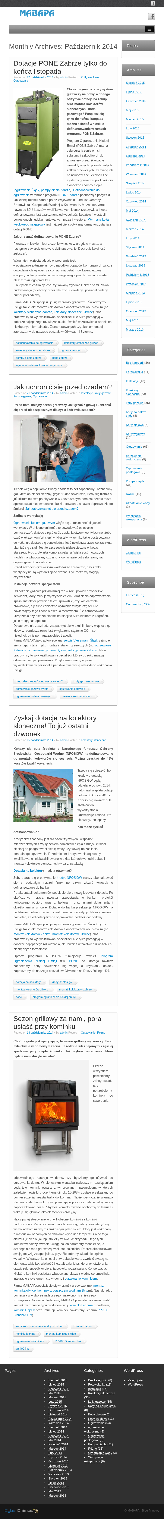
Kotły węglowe (90, 77)
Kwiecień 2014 (136, 219)
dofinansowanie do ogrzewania (34, 342)
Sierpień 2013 (135, 292)
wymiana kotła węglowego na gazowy (39, 365)
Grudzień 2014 (136, 146)
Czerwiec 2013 (136, 311)
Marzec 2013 (135, 329)
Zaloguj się (133, 552)
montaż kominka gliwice (61, 1333)
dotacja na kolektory (28, 982)
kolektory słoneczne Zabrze (32, 312)
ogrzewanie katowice (72, 688)
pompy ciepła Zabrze (55, 190)
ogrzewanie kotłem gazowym (33, 696)
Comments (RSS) (138, 604)
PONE (73, 961)
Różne (101, 1032)
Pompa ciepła (135, 481)
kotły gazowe (103, 393)
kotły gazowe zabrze (86, 681)
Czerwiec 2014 (136, 201)
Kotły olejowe (135, 424)
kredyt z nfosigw (62, 982)
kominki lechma (25, 1333)
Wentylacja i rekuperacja (134, 517)
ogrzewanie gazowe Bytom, (47, 650)
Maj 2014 (132, 210)
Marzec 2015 (135, 119)
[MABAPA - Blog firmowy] (37, 15)
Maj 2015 (132, 110)
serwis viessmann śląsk (77, 696)
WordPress (133, 561)
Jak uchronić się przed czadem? (62, 387)
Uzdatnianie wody (138, 503)
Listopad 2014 (135, 155)
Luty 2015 (132, 128)
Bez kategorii (135, 362)
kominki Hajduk (24, 1310)
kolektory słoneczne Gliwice (73, 312)
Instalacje (87, 393)
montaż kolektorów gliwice (32, 989)
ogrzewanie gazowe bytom (32, 688)
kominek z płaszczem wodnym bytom (39, 1326)
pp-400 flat (22, 1348)
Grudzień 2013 (136, 256)
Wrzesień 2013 (136, 284)
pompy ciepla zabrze (28, 357)
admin (63, 77)
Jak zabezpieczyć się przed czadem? (51, 508)
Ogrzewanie (20, 80)
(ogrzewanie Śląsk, (26, 190)
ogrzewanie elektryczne (134, 457)
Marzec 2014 (135, 229)
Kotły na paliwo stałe (136, 413)
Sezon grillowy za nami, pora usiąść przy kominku (57, 1023)
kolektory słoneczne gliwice (81, 342)
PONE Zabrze (69, 195)
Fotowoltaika (134, 372)
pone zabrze (59, 357)
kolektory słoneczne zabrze (33, 350)
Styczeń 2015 (135, 137)
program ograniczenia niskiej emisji (54, 997)
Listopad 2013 (135, 265)
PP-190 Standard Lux (68, 1341)
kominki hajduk (82, 1326)
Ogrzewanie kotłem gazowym (34, 522)
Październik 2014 (137, 165)
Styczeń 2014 (135, 247)
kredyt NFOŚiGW (69, 877)
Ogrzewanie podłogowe (134, 470)
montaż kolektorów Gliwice (71, 934)
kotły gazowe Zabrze (82, 650)
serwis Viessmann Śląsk (80, 640)
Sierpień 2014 (135, 183)
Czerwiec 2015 (136, 101)
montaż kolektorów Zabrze (32, 934)
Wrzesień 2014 (136, 174)
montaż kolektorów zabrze (75, 989)
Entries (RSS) (135, 595)
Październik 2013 (137, 274)
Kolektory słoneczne (93, 740)
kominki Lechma (81, 1305)
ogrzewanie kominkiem (81, 1278)
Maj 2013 (132, 320)
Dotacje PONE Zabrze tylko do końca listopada (60, 67)
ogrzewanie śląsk (71, 350)
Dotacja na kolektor (27, 870)
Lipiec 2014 (134, 192)
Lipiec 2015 (134, 92)
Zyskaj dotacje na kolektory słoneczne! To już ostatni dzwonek (55, 726)
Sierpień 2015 (135, 82)
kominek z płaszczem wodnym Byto (62, 1290)
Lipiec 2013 (134, 302)
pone (19, 997)
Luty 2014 (132, 238)
